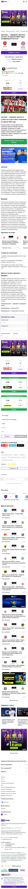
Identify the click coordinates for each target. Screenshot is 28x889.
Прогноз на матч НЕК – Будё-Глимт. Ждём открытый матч (13, 628)
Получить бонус (14, 753)
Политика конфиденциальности (8, 787)
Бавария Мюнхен (23, 47)
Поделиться (13, 468)
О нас (2, 779)
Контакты (3, 777)
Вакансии (3, 781)
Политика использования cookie (8, 791)
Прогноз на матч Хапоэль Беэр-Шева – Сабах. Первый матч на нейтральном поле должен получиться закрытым (13, 616)
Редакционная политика (6, 795)
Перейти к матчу (14, 52)
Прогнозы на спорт (7, 454)
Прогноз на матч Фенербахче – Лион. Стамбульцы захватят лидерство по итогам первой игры (12, 653)
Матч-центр (4, 490)
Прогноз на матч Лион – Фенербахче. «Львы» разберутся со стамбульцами (12, 526)
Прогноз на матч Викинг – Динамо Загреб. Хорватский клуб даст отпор (13, 538)
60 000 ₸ (20, 387)
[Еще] (26, 1)
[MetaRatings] (5, 820)
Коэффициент (4, 326)
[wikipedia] (16, 866)
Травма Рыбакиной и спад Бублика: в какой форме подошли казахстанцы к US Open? (8, 721)
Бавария (16, 454)
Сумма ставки (4, 320)
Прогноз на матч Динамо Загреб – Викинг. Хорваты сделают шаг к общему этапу (13, 640)
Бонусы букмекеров (6, 764)
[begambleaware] (13, 870)
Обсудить (7, 436)
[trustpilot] (4, 870)
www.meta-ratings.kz (16, 827)
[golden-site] (8, 866)
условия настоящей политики (10, 882)
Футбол (23, 457)
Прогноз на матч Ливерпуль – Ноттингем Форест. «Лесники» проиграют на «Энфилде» (10, 242)
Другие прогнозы (7, 506)
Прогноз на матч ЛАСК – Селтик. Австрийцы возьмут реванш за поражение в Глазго (13, 563)
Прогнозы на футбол (7, 460)
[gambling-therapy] (22, 870)
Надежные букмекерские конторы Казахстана (13, 761)
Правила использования (6, 789)
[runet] (2, 866)
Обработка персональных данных (8, 793)
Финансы (3, 808)
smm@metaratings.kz (9, 844)
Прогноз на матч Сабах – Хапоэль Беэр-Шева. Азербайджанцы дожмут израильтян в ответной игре (14, 588)
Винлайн (4, 457)
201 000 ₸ (20, 405)
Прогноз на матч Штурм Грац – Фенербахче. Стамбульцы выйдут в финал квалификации (14, 693)
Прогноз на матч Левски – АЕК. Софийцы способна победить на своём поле (13, 666)
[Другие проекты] (5, 1)
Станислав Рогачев (11, 68)
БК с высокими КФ (6, 768)
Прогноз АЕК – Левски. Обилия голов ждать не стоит (14, 550)
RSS (2, 785)
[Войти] (23, 1)
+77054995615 (8, 845)
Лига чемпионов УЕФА (14, 457)
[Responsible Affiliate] (6, 874)
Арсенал (5, 46)
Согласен (14, 886)
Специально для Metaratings (7, 783)
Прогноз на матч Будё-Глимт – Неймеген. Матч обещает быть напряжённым (13, 575)
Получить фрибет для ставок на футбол (14, 141)
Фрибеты (3, 771)
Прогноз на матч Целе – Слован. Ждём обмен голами (12, 514)
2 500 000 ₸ (20, 89)
